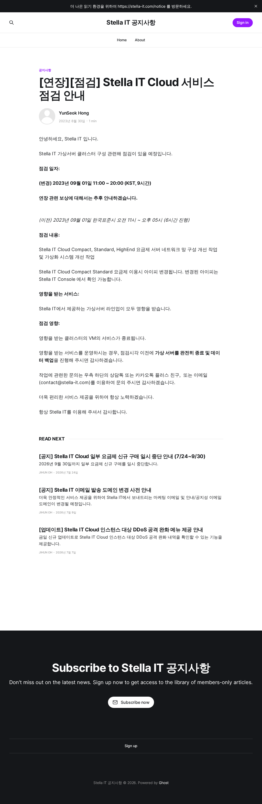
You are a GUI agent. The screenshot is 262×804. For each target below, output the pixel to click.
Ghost (164, 782)
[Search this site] (11, 22)
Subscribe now (135, 702)
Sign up (131, 746)
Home (122, 40)
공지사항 (45, 70)
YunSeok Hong (74, 113)
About (140, 40)
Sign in (243, 22)
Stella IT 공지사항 (130, 22)
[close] (256, 6)
